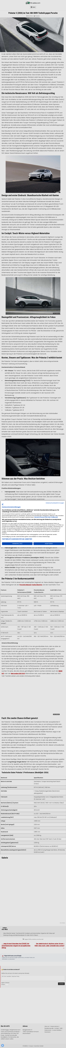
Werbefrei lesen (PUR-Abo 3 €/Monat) (46, 517)
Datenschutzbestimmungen (55, 503)
